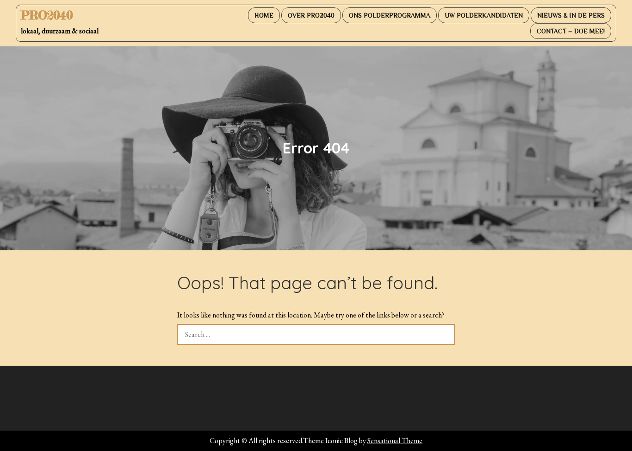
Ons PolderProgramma (389, 15)
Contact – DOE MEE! (571, 31)
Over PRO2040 (311, 15)
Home (263, 15)
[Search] (444, 334)
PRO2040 (47, 15)
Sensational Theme (394, 440)
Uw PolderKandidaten (484, 15)
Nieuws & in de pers (571, 15)
